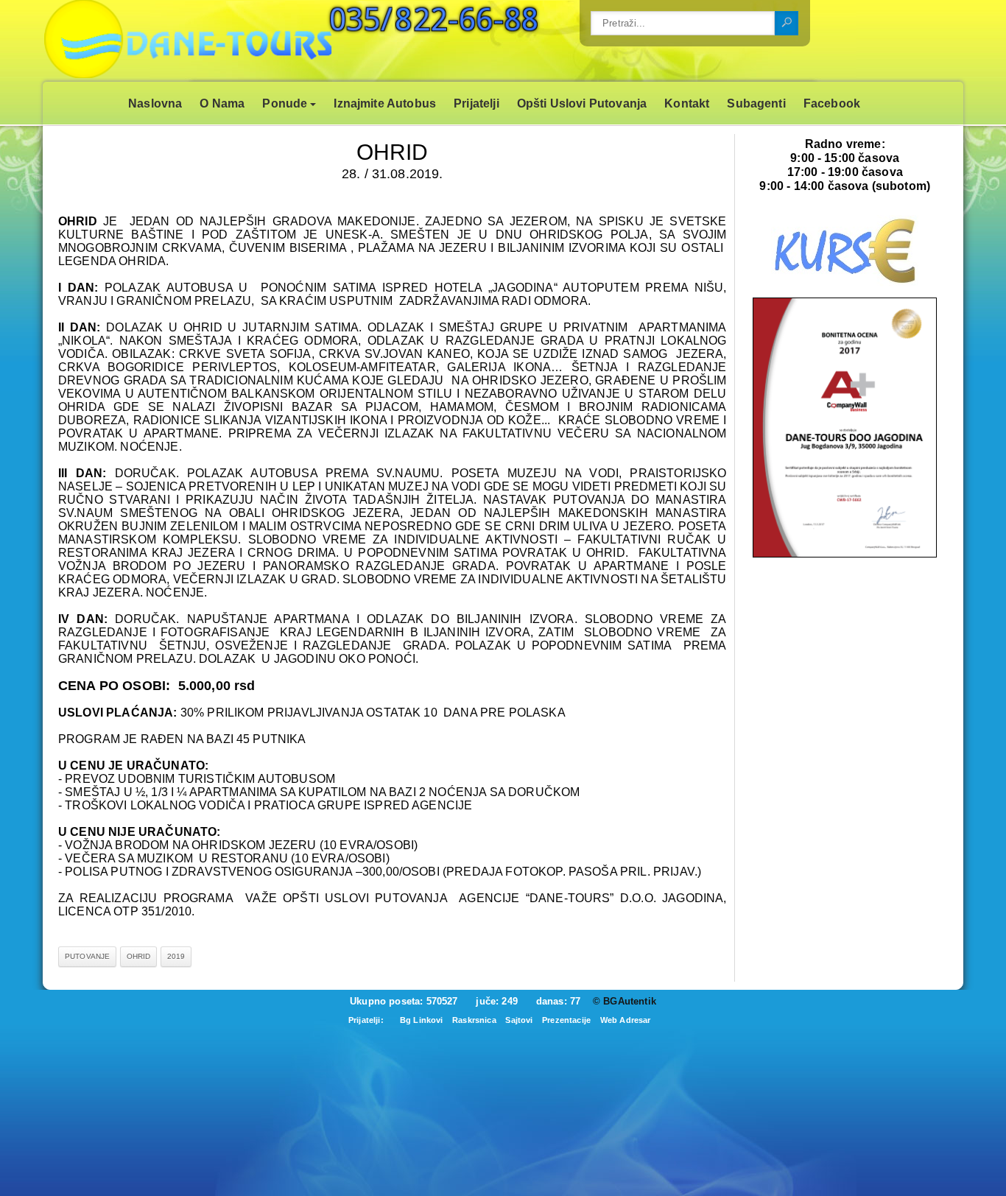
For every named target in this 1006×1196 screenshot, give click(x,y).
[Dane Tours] (234, 41)
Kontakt (686, 103)
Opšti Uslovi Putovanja (582, 103)
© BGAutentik (624, 1001)
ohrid (139, 956)
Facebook (831, 103)
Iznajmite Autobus (385, 103)
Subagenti (756, 103)
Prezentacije (566, 1020)
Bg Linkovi (421, 1020)
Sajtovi (518, 1020)
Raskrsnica (474, 1020)
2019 (176, 956)
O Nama (222, 103)
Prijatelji (476, 103)
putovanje (87, 956)
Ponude (284, 103)
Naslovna (155, 103)
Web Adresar (625, 1020)
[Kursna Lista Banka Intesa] (844, 283)
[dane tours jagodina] (845, 554)
